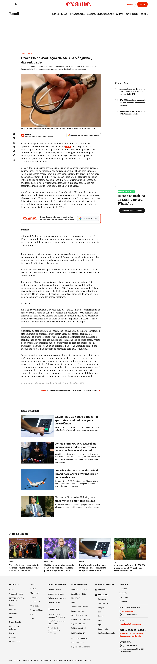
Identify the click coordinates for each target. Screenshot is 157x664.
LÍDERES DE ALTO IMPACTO (16, 599)
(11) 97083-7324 (130, 645)
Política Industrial (78, 628)
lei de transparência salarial (80, 660)
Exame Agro (35, 602)
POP (32, 619)
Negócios (13, 637)
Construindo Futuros (79, 607)
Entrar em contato (127, 611)
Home (23, 54)
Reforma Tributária (79, 590)
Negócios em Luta (78, 624)
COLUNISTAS (14, 642)
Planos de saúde (70, 383)
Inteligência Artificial (14, 627)
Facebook (123, 602)
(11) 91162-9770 (130, 614)
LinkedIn (123, 593)
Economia (13, 613)
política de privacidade (59, 660)
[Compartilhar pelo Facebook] (14, 138)
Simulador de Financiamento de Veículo (54, 630)
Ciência (33, 614)
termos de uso (27, 660)
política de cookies (41, 660)
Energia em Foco (78, 611)
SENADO (144, 14)
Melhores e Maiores (79, 638)
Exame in (102, 599)
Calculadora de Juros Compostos (56, 622)
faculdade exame (106, 584)
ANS (82, 383)
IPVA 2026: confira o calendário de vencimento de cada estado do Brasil (133, 102)
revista (101, 590)
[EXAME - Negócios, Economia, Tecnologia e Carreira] (78, 4)
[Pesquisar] (16, 4)
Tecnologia (34, 606)
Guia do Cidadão (59, 14)
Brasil (14, 13)
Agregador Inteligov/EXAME (100, 14)
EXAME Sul (75, 598)
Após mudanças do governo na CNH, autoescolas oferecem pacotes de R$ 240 (132, 91)
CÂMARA (119, 14)
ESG (11, 618)
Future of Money (37, 610)
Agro (100, 625)
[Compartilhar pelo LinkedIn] (14, 142)
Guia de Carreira (54, 602)
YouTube (123, 589)
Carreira (12, 609)
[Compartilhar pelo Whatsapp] (14, 134)
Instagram (124, 597)
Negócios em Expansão (80, 647)
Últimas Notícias (16, 594)
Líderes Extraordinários (80, 619)
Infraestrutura (77, 14)
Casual (33, 589)
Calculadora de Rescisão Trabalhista (56, 615)
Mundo (33, 584)
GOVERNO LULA (132, 14)
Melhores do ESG (78, 642)
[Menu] (11, 4)
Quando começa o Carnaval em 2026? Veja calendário (132, 112)
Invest (11, 633)
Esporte (33, 597)
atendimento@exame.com (130, 624)
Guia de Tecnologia (56, 594)
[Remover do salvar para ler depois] (14, 159)
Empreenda (103, 629)
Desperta (102, 607)
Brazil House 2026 (78, 594)
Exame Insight (15, 622)
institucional (14, 660)
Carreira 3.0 (103, 603)
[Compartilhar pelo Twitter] (14, 151)
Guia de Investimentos (57, 598)
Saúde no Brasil (54, 383)
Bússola (74, 602)
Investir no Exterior (79, 615)
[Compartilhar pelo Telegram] (14, 147)
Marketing (34, 593)
